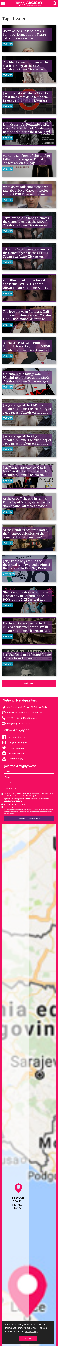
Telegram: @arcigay (16, 753)
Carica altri (29, 683)
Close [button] (28, 1338)
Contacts (26, 723)
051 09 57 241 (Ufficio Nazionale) (22, 718)
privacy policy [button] (30, 1331)
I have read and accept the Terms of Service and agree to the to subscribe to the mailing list (28, 795)
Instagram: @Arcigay (17, 742)
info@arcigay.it (14, 723)
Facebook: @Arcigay (16, 737)
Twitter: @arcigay (15, 748)
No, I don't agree (9, 807)
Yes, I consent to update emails (14, 804)
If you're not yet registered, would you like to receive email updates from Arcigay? (26, 799)
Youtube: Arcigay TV (16, 758)
